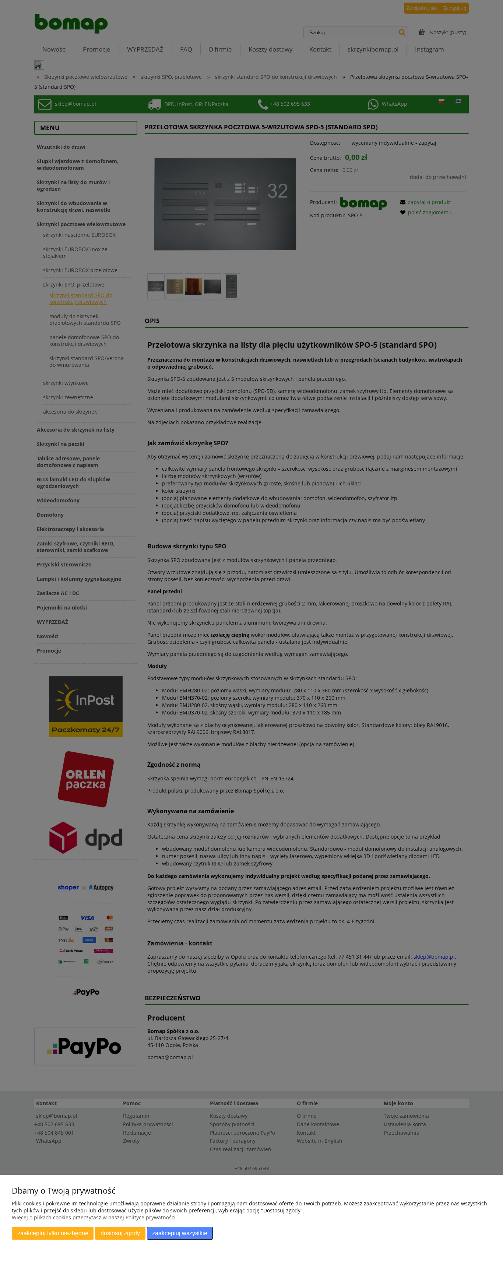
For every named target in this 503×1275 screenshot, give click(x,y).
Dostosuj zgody (120, 1233)
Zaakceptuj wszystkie (179, 1233)
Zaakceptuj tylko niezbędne (52, 1233)
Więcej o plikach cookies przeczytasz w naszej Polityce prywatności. (94, 1217)
